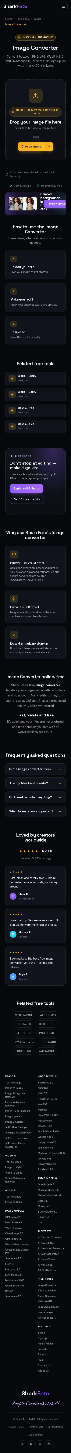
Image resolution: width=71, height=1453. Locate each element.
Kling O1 (42, 1109)
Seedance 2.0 (45, 1082)
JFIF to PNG (24, 1032)
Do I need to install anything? (30, 797)
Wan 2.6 (42, 1104)
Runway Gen (45, 1120)
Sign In (41, 1332)
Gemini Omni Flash (48, 1131)
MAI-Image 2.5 (13, 1274)
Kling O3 (43, 1088)
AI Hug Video (45, 1264)
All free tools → (47, 1317)
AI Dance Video (46, 1259)
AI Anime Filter (46, 1243)
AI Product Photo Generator (15, 1145)
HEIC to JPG (23, 1024)
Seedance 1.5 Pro (48, 1099)
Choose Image (31, 146)
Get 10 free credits (27, 499)
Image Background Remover (15, 1095)
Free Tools (23, 18)
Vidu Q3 (42, 1093)
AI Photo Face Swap (16, 1138)
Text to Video (13, 1161)
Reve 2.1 (10, 1291)
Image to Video (14, 1167)
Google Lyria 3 (46, 1184)
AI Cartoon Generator (50, 1237)
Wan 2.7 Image (13, 1228)
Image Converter (47, 1285)
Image (37, 18)
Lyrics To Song (13, 1202)
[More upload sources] (49, 146)
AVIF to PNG (46, 1050)
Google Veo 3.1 (46, 1136)
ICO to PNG (24, 1050)
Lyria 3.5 (43, 1200)
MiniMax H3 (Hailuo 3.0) (51, 1153)
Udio (40, 1222)
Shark (15, 6)
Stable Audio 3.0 (47, 1211)
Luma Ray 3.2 (45, 1147)
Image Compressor (48, 1306)
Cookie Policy (35, 1434)
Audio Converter (47, 1296)
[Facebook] (31, 1443)
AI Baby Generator (48, 1253)
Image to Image (14, 1088)
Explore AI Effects (26, 488)
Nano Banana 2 (13, 1222)
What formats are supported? (31, 811)
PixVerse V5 (45, 1158)
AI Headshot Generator (51, 1248)
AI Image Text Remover (18, 1132)
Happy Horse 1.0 (47, 1142)
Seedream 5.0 (13, 1296)
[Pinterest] (22, 1443)
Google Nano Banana (17, 1244)
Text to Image (13, 1082)
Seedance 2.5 (45, 1169)
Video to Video (13, 1172)
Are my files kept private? (28, 783)
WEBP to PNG (23, 1015)
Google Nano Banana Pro (17, 1251)
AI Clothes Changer (16, 1127)
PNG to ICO (49, 1042)
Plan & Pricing (46, 1343)
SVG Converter (24, 1042)
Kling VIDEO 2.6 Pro (49, 1115)
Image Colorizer (14, 1121)
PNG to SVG (46, 1032)
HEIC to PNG (47, 1024)
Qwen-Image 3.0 (14, 1285)
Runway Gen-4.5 (47, 1164)
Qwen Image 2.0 (14, 1233)
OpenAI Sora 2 (46, 1126)
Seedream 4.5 (13, 1258)
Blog (40, 1360)
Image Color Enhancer (17, 1111)
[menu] (64, 6)
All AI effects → (47, 1270)
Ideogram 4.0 (12, 1269)
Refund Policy (55, 1426)
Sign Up (42, 1338)
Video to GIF (45, 1301)
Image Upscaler (14, 1116)
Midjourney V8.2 (14, 1280)
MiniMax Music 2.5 (48, 1190)
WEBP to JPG (48, 1015)
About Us (43, 1370)
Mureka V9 (44, 1206)
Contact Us (44, 1365)
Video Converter (47, 1290)
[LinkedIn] (48, 1443)
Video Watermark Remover (15, 1180)
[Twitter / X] (40, 1443)
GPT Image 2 (12, 1217)
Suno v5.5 (44, 1217)
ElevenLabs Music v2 (50, 1195)
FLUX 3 (9, 1264)
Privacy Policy (16, 1426)
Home (8, 18)
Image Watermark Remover (15, 1104)
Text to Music (13, 1196)
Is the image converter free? (30, 769)
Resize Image (45, 1312)
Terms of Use (35, 1426)
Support (43, 1354)
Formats (43, 1349)
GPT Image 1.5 (13, 1238)
